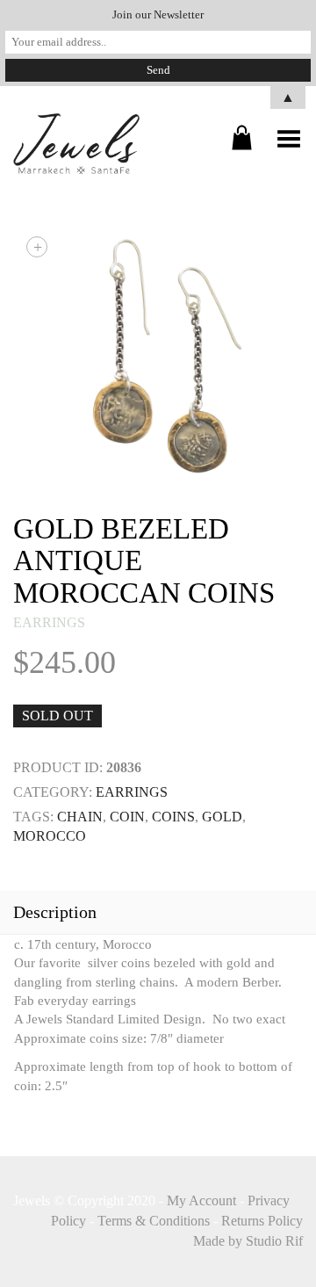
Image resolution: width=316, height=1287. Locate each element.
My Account (201, 1200)
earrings (49, 622)
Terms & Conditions (153, 1220)
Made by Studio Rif (248, 1240)
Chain (80, 816)
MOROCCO (49, 835)
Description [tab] (55, 912)
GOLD (222, 816)
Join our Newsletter (158, 14)
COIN (127, 816)
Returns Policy (262, 1220)
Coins (173, 816)
